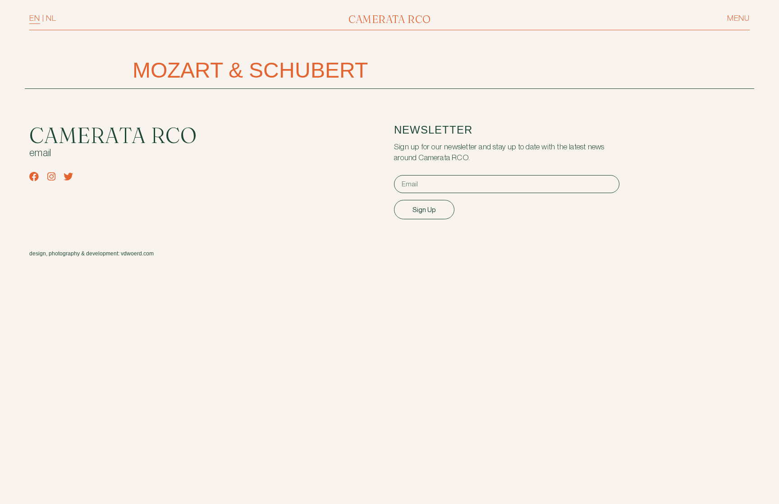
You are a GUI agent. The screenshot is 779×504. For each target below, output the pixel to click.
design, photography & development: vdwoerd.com (91, 253)
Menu (738, 18)
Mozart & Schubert (250, 70)
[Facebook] (34, 176)
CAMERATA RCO (389, 19)
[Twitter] (68, 176)
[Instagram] (51, 176)
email (40, 153)
